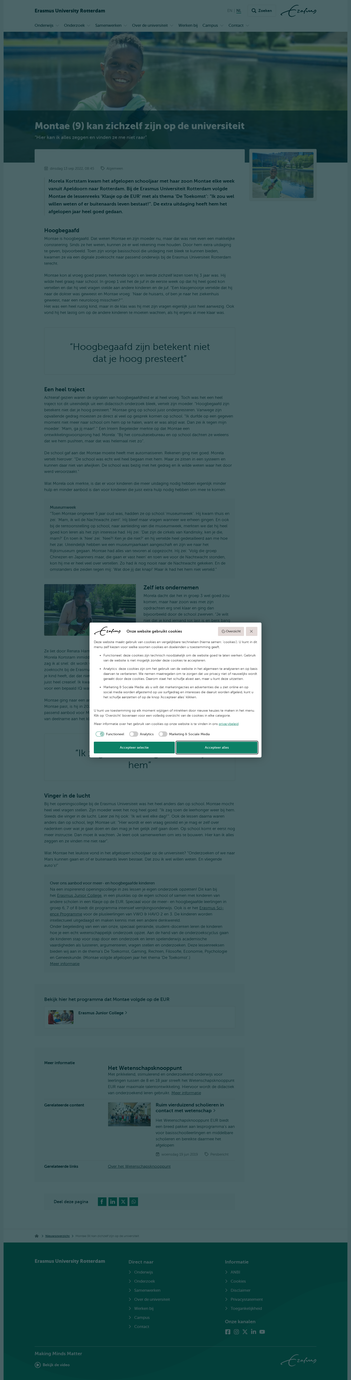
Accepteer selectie (134, 747)
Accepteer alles (217, 747)
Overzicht (233, 631)
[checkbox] (109, 734)
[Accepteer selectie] (251, 631)
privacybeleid (229, 724)
